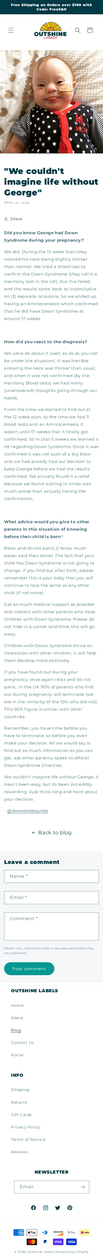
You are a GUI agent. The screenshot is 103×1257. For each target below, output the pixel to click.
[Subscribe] (83, 1186)
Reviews (19, 1151)
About (17, 1017)
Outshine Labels (40, 1252)
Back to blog (54, 833)
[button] (11, 30)
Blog (16, 1030)
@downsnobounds (27, 810)
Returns (19, 1102)
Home (17, 1005)
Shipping (20, 1089)
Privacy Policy (25, 1127)
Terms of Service (28, 1139)
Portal (17, 1055)
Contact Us (22, 1042)
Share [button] (16, 218)
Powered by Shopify (72, 1252)
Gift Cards (21, 1114)
